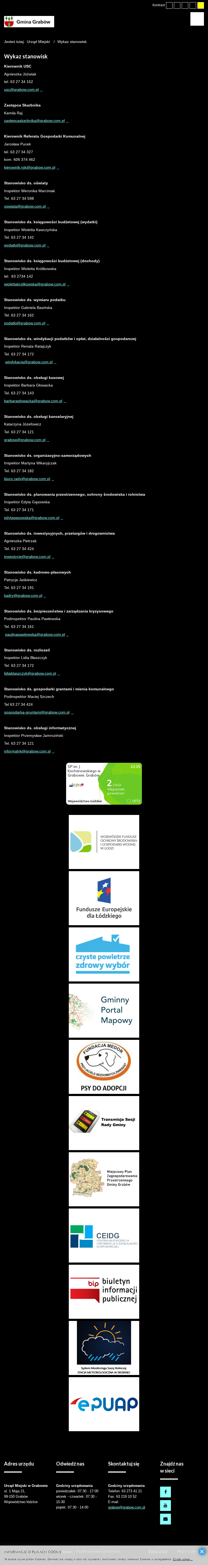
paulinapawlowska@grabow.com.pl (35, 634)
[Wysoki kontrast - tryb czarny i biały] (185, 5)
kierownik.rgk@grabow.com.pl (29, 167)
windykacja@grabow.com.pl (29, 362)
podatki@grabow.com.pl (24, 323)
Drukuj (202, 64)
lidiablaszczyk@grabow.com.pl (30, 673)
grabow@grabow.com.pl (25, 440)
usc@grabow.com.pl (21, 89)
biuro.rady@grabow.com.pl (27, 479)
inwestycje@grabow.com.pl (27, 556)
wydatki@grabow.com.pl (25, 245)
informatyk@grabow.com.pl (27, 751)
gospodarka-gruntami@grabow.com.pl (37, 712)
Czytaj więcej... (183, 1559)
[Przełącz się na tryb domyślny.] (169, 5)
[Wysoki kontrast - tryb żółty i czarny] (200, 5)
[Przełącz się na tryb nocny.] (177, 5)
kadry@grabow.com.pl (23, 595)
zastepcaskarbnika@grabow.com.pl (34, 120)
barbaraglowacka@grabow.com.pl (33, 401)
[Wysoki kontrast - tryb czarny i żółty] (193, 5)
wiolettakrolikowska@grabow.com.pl (35, 284)
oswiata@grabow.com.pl (25, 206)
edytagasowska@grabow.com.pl (31, 517)
